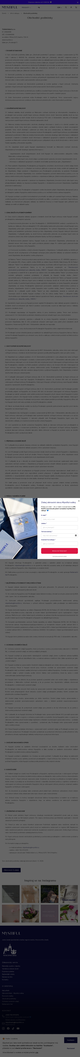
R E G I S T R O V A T (59, 551)
